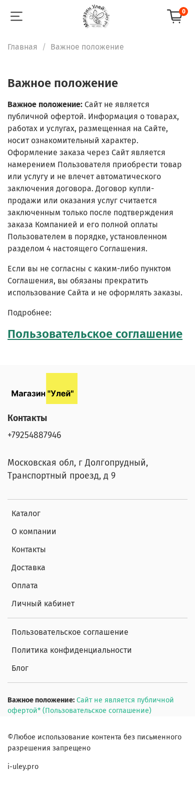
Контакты (29, 549)
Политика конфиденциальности (72, 650)
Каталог (26, 513)
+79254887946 (34, 435)
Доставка (29, 567)
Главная (23, 47)
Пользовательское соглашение (95, 334)
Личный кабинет (43, 603)
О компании (34, 531)
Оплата (25, 585)
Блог (20, 668)
